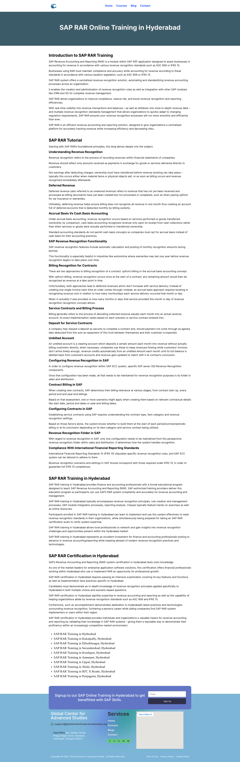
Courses (121, 5)
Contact (145, 5)
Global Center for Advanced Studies (69, 715)
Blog (133, 5)
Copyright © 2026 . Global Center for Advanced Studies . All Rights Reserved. (88, 756)
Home (108, 5)
